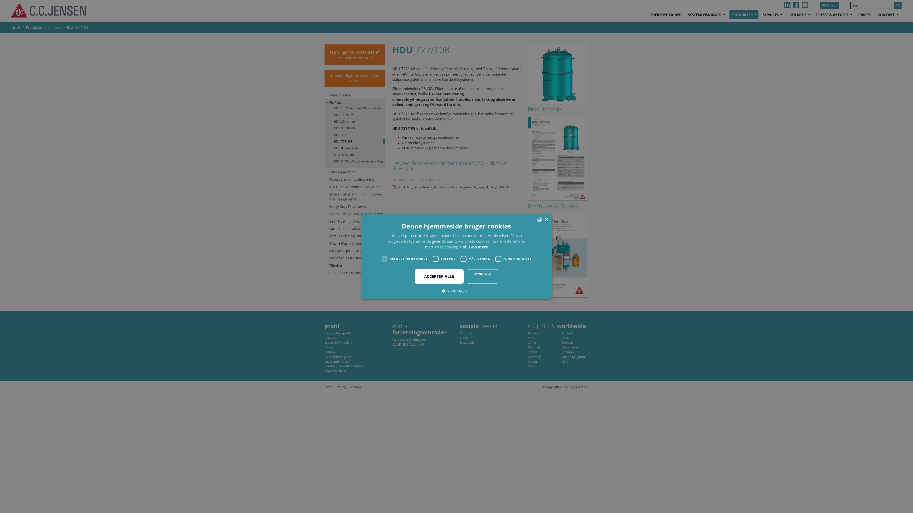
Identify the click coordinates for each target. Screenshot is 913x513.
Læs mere (478, 246)
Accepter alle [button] (439, 276)
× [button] (546, 219)
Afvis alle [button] (482, 273)
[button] (456, 290)
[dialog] (456, 256)
